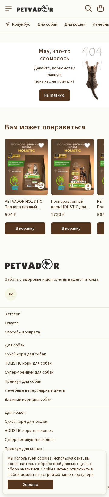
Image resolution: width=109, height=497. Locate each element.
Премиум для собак (23, 381)
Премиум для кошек (23, 448)
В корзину (25, 228)
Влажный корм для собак (28, 399)
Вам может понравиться (45, 127)
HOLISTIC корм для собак (28, 363)
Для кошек (74, 24)
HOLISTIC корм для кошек (29, 430)
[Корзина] (100, 8)
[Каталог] (8, 8)
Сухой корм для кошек (26, 421)
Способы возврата (22, 332)
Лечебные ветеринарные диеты (35, 390)
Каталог (12, 314)
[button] (26, 167)
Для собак (47, 24)
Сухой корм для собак (25, 354)
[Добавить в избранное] (41, 145)
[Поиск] (88, 8)
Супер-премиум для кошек (30, 439)
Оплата (11, 323)
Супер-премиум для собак (29, 372)
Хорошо (30, 485)
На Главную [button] (54, 95)
